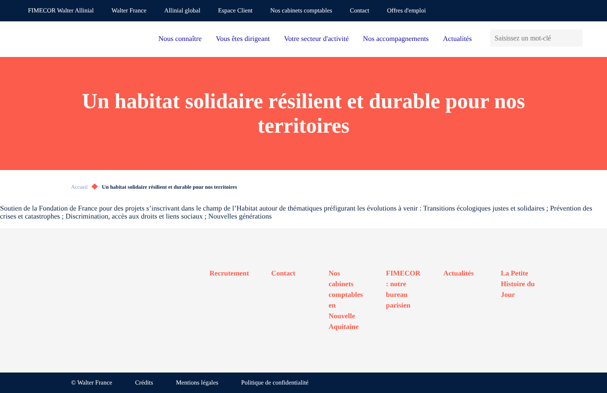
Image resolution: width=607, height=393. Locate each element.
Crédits (144, 383)
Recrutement (229, 273)
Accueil (79, 187)
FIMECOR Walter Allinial (61, 11)
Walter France (129, 11)
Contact (359, 11)
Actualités (457, 39)
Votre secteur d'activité (316, 39)
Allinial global (182, 11)
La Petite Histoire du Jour (518, 284)
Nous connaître (179, 39)
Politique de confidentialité (275, 383)
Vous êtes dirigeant (243, 39)
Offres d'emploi (406, 11)
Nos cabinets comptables (301, 11)
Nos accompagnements (396, 39)
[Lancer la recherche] (576, 38)
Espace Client (235, 11)
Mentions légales (197, 383)
